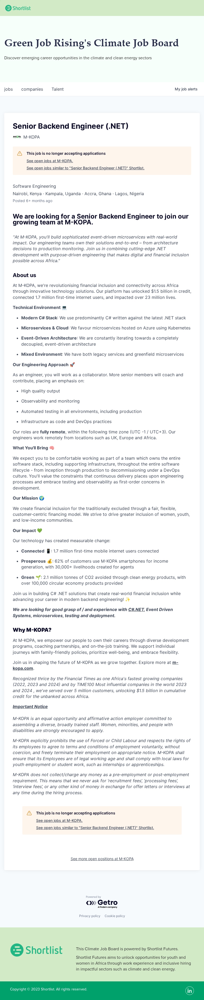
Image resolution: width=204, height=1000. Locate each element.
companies (32, 89)
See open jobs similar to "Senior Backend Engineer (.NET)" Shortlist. (85, 168)
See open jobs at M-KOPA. (50, 160)
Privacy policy (89, 916)
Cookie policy (115, 916)
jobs (8, 89)
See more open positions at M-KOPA (102, 858)
